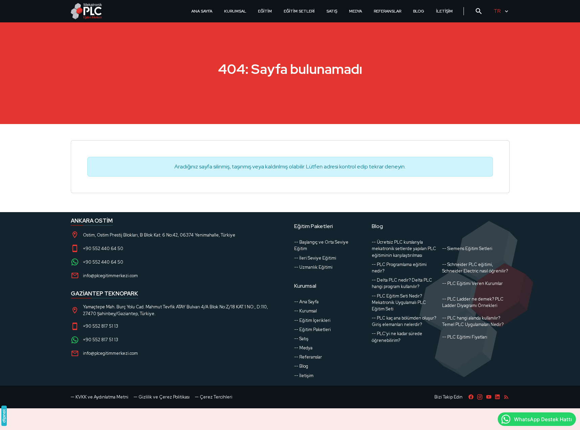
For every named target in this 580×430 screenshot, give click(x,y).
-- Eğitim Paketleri (312, 329)
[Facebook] (471, 397)
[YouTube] (489, 397)
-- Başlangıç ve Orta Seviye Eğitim (321, 245)
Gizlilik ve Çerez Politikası (164, 397)
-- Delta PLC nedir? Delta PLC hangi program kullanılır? (402, 283)
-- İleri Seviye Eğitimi (315, 258)
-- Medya (303, 348)
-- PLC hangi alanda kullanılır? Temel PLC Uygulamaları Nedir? (472, 321)
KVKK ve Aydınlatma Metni (102, 397)
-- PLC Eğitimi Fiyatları (464, 337)
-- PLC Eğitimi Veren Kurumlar (472, 283)
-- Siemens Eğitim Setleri (467, 248)
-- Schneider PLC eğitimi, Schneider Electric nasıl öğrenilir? (475, 268)
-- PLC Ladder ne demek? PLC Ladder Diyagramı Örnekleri (472, 302)
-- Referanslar (308, 357)
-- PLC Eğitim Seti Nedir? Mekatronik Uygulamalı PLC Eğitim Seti (399, 302)
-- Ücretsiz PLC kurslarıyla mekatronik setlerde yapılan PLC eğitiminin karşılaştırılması (404, 248)
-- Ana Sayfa (306, 302)
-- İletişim (304, 375)
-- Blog (301, 366)
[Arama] (478, 11)
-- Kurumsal (305, 311)
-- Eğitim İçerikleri (312, 320)
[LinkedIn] (497, 397)
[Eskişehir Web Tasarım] (4, 416)
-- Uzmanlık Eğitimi (313, 267)
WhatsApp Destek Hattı (543, 419)
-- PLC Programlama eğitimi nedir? (399, 268)
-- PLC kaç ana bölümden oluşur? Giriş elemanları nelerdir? (404, 321)
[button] (213, 397)
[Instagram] (480, 397)
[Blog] (506, 397)
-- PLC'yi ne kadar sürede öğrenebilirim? (397, 337)
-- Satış (301, 339)
